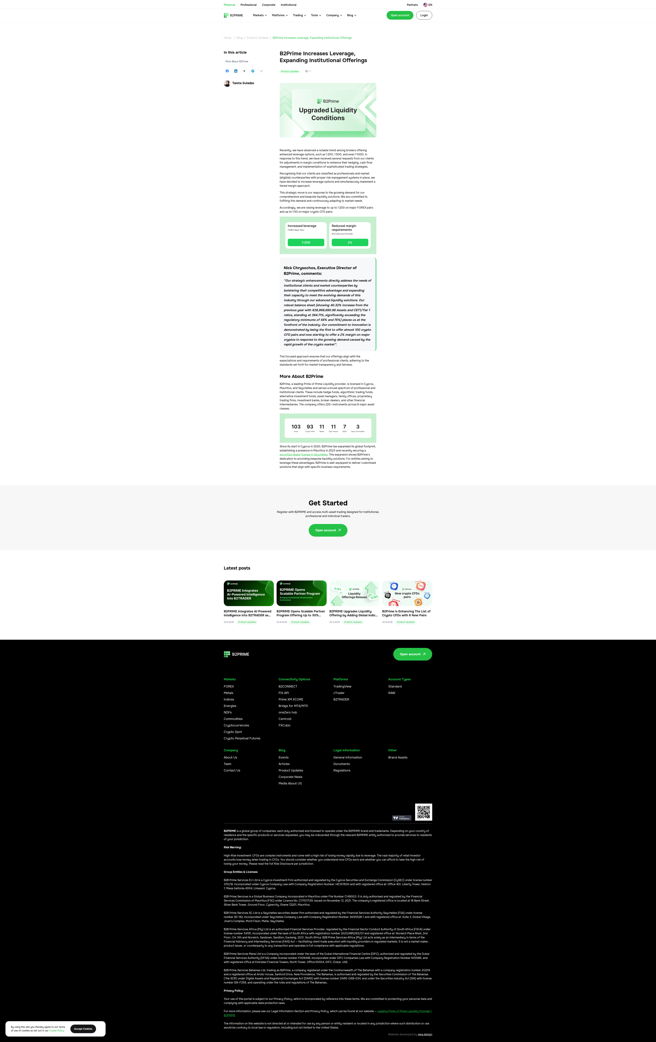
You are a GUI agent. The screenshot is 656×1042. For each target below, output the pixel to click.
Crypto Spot (233, 732)
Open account (400, 15)
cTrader (339, 693)
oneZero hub (288, 712)
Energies (230, 706)
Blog (240, 38)
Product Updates (258, 38)
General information (347, 757)
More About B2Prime (237, 61)
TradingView (342, 686)
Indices (229, 699)
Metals (228, 693)
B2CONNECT (288, 686)
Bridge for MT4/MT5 (293, 706)
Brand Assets (397, 757)
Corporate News (290, 777)
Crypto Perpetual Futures (242, 738)
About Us (230, 757)
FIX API (284, 693)
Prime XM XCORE (291, 699)
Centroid (285, 719)
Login (424, 15)
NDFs (228, 712)
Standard (395, 686)
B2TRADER (341, 699)
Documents (341, 764)
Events (284, 757)
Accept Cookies (83, 1028)
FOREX (229, 686)
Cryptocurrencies (236, 725)
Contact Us (232, 770)
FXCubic (285, 725)
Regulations (341, 770)
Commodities (233, 719)
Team (227, 764)
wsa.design (425, 1034)
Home (227, 38)
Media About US (290, 783)
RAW (391, 693)
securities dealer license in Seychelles (304, 454)
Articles (284, 764)
